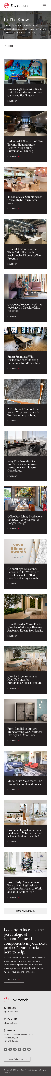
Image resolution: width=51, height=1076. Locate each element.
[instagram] (15, 1049)
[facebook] (5, 1049)
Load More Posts (25, 911)
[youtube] (24, 1049)
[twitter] (10, 1049)
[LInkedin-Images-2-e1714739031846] (16, 996)
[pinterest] (19, 1049)
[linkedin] (29, 1049)
